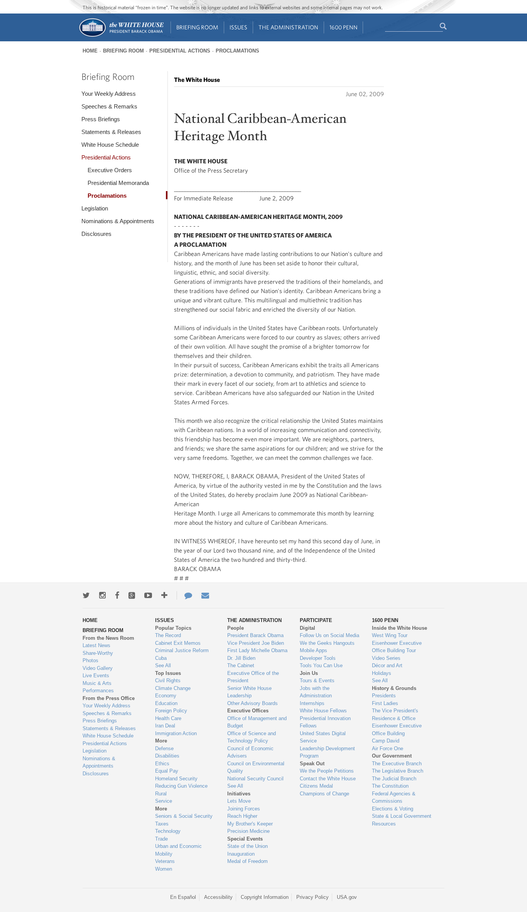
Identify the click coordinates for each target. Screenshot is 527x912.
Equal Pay (166, 771)
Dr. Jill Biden (241, 658)
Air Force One (387, 748)
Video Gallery (98, 668)
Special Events (245, 839)
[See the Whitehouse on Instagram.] (102, 595)
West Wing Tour (389, 635)
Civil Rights (168, 680)
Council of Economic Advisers (250, 752)
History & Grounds (394, 688)
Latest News (96, 645)
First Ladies (385, 703)
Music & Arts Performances (98, 687)
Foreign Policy (171, 711)
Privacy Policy (312, 897)
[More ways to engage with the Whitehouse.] (164, 595)
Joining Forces (243, 809)
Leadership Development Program (327, 752)
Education (166, 703)
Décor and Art (387, 665)
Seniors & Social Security (184, 816)
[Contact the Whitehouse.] (184, 595)
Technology (168, 831)
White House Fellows (323, 711)
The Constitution (390, 786)
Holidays (381, 673)
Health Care (168, 718)
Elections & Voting (392, 809)
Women (163, 869)
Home (90, 51)
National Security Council (255, 778)
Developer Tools (318, 658)
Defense (164, 748)
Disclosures (96, 234)
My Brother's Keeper (250, 824)
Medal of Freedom (247, 861)
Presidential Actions (179, 51)
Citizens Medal (316, 786)
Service (163, 801)
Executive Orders (110, 170)
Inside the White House (399, 628)
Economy (165, 695)
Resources (384, 824)
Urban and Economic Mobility (178, 850)
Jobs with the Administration (316, 692)
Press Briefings (100, 119)
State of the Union (247, 846)
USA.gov (347, 897)
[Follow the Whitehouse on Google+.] (131, 595)
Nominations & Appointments (117, 221)
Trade (161, 839)
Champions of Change (324, 794)
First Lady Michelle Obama (257, 650)
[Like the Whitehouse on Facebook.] (117, 595)
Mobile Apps (313, 650)
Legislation (94, 208)
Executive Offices (248, 711)
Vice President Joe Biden (255, 643)
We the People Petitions (327, 771)
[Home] (121, 36)
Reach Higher (242, 816)
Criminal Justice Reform (182, 650)
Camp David (385, 741)
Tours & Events (317, 680)
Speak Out (312, 763)
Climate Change (173, 688)
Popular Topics (173, 628)
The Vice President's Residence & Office (395, 714)
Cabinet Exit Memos (178, 643)
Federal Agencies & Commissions (394, 797)
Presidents (384, 695)
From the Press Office (109, 698)
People (235, 628)
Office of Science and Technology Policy (251, 737)
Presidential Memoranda (118, 183)
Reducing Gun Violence (181, 786)
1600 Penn (343, 27)
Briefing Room (197, 27)
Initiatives (238, 794)
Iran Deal (165, 726)
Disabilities (167, 756)
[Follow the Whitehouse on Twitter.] (86, 595)
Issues (238, 27)
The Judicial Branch (394, 778)
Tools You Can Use (321, 665)
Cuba (161, 658)
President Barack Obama (255, 635)
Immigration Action (176, 733)
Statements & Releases (111, 132)
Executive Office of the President (253, 677)
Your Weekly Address (108, 93)
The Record (168, 635)
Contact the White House (328, 778)
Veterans (165, 861)
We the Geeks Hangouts (327, 643)
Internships (312, 703)
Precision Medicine (248, 831)
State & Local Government (401, 816)
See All (163, 665)
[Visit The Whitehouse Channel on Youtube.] (148, 595)
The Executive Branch (397, 763)
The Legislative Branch (397, 771)
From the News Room (108, 638)
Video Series (386, 658)
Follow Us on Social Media (329, 635)
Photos (90, 660)
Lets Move (239, 801)
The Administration (288, 27)
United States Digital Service (323, 737)
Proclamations (237, 51)
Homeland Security (176, 778)
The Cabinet (240, 665)
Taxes (162, 824)
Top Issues (168, 673)
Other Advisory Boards (252, 703)
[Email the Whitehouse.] (205, 595)
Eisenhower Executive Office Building (397, 729)
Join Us (309, 673)
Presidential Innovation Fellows (325, 722)
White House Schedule (110, 144)
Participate (316, 620)
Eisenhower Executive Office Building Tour (397, 647)
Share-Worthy (98, 653)
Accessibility (218, 897)
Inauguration (241, 854)
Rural (161, 794)
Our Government (392, 756)
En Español (183, 897)
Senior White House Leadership (249, 692)
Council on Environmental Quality (255, 767)
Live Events (96, 675)
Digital (307, 628)
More (161, 741)
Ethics (162, 763)
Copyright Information (265, 897)
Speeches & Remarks (109, 106)
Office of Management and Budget (257, 722)
